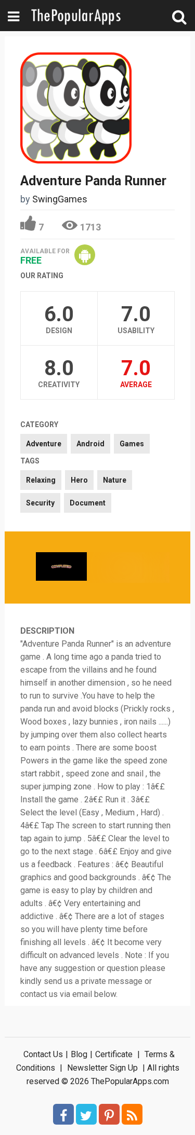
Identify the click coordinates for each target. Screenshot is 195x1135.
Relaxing (41, 480)
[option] (61, 567)
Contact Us (43, 1054)
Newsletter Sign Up (102, 1068)
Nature (114, 480)
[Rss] (132, 1114)
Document (88, 503)
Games (132, 444)
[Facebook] (63, 1114)
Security (40, 503)
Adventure (43, 444)
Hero (79, 480)
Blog (79, 1054)
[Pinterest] (109, 1114)
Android (90, 444)
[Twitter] (86, 1114)
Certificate (114, 1054)
